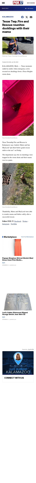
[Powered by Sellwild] (31, 349)
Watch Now (30, 3)
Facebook (17, 221)
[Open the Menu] (3, 2)
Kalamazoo (8, 17)
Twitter (25, 221)
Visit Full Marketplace (27, 237)
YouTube (14, 224)
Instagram (5, 224)
